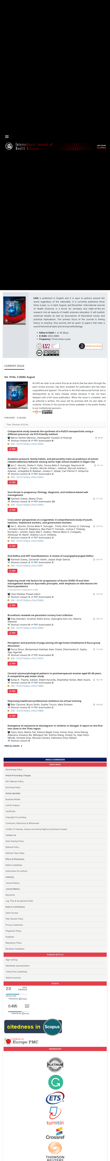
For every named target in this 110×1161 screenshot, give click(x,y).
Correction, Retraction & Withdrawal (22, 823)
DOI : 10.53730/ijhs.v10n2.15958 (27, 600)
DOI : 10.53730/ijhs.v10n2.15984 (27, 686)
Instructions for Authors (16, 871)
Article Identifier (13, 793)
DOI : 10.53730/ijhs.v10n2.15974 (27, 658)
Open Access (12, 913)
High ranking (11, 959)
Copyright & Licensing (16, 817)
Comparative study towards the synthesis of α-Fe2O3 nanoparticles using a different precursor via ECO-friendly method (50, 433)
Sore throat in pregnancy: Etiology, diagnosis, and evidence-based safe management (48, 493)
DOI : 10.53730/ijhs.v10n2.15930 (27, 444)
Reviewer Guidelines (15, 949)
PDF (13, 449)
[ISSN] (48, 346)
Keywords (10, 895)
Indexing (10, 877)
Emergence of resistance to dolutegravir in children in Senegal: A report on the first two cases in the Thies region (55, 727)
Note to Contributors (15, 907)
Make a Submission (55, 759)
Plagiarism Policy (13, 931)
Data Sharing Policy (15, 841)
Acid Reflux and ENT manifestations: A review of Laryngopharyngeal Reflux (51, 555)
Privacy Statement (14, 925)
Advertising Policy (14, 769)
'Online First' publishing (16, 971)
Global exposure (13, 977)
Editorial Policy (12, 847)
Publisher (10, 937)
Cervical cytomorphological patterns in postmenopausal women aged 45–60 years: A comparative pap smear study (55, 675)
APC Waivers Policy (15, 781)
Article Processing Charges (18, 775)
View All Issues (11, 746)
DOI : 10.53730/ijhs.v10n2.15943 (27, 504)
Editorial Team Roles (15, 853)
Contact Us (11, 835)
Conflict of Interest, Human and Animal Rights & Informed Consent (36, 829)
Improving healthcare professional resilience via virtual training (44, 701)
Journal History (13, 883)
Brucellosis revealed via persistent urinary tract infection (40, 615)
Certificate (10, 811)
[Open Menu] (7, 136)
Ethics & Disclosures (15, 859)
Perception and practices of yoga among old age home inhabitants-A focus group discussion (54, 644)
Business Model (13, 799)
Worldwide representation (18, 965)
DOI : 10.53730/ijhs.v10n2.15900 (27, 628)
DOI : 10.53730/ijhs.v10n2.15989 (27, 710)
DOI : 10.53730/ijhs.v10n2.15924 (27, 477)
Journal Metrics (13, 889)
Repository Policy (14, 943)
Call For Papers (13, 805)
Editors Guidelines (14, 865)
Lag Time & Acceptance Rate (19, 901)
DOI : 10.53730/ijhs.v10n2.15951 (27, 565)
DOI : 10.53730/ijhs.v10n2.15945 (27, 541)
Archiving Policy (13, 787)
